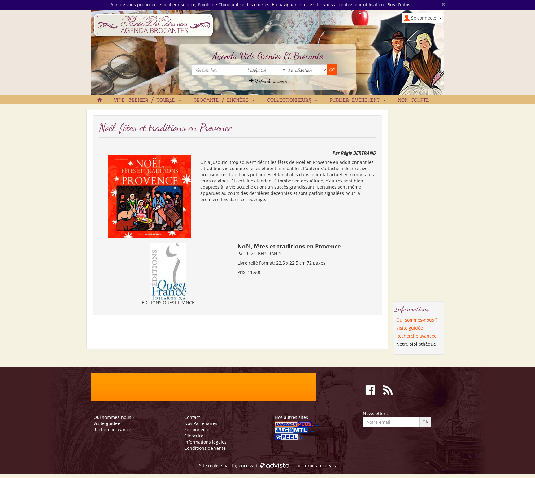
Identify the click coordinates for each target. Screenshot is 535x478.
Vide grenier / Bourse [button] (146, 100)
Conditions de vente (205, 448)
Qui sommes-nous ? (416, 320)
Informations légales (205, 442)
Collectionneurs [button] (290, 100)
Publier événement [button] (356, 100)
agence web (246, 466)
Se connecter (197, 429)
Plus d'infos (398, 4)
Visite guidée (409, 328)
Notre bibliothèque (416, 344)
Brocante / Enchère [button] (223, 100)
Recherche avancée (270, 81)
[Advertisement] (418, 202)
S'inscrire (193, 436)
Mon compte (413, 100)
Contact (192, 417)
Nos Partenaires (200, 423)
